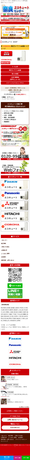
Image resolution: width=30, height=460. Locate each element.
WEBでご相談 (17, 457)
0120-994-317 (15, 427)
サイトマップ (4, 441)
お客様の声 (4, 250)
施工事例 (3, 243)
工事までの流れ (5, 246)
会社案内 (3, 257)
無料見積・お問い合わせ (7, 260)
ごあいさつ (4, 240)
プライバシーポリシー (21, 439)
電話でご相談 (7, 457)
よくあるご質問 (5, 253)
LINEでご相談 (26, 457)
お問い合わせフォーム (15, 420)
